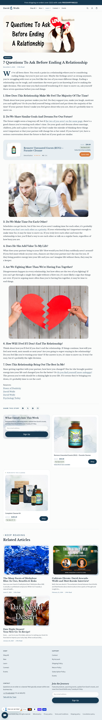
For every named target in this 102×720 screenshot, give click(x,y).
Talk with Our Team (9, 697)
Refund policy (37, 714)
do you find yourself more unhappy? (74, 372)
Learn (47, 8)
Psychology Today (12, 398)
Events (64, 8)
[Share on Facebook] (23, 408)
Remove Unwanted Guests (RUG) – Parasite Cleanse (43, 149)
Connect (55, 8)
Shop (92, 462)
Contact (55, 655)
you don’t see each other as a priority (29, 229)
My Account (56, 659)
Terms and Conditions (61, 714)
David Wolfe (9, 391)
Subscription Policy (58, 672)
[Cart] (96, 8)
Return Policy (56, 667)
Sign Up (26, 434)
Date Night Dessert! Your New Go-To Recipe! (16, 630)
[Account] (92, 8)
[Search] (87, 8)
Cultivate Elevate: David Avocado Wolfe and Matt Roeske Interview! (70, 579)
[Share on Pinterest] (33, 408)
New (40, 8)
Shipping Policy (57, 663)
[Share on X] (28, 408)
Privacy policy (48, 714)
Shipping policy (75, 714)
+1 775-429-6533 (8, 693)
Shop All (32, 8)
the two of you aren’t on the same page (64, 121)
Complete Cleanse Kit (13, 513)
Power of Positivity (12, 388)
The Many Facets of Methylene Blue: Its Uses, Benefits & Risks (20, 579)
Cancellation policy (89, 714)
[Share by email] (38, 408)
